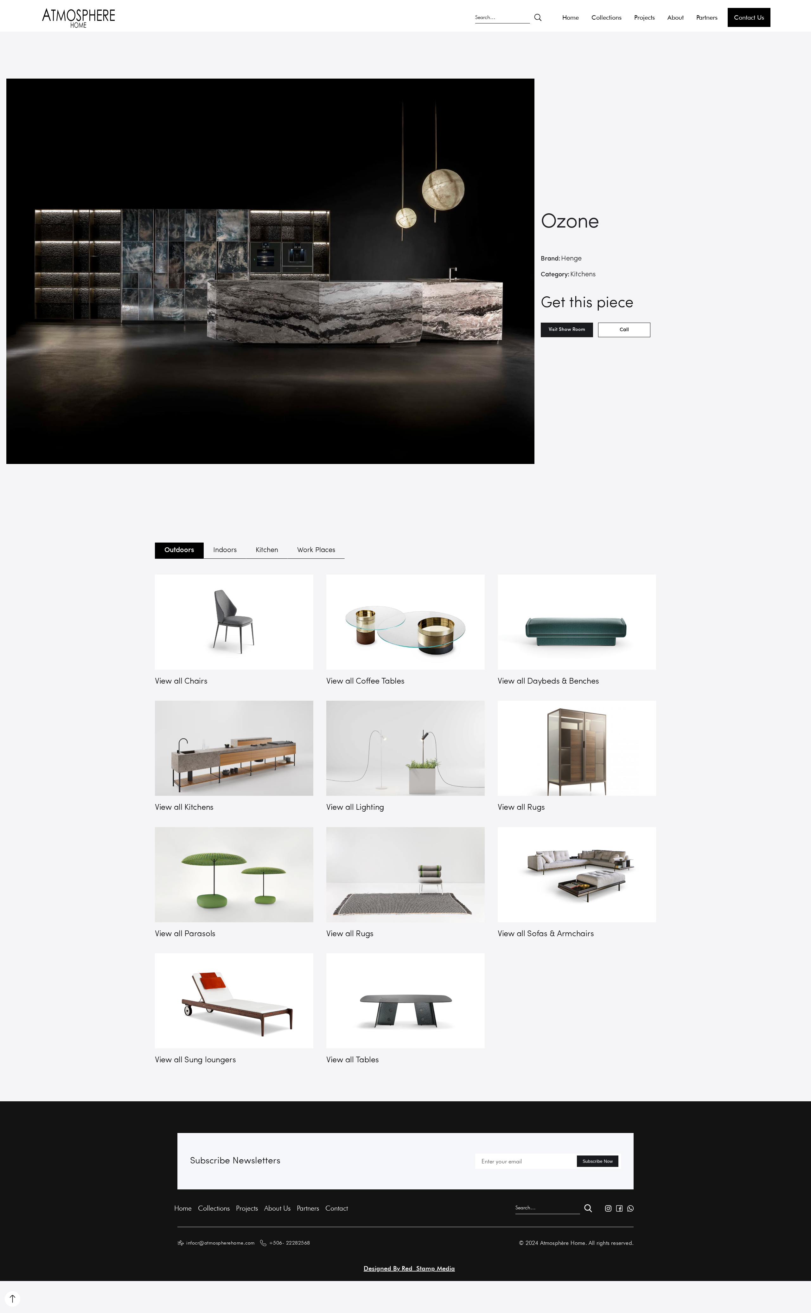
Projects (644, 17)
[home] (79, 17)
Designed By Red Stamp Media (409, 1268)
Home (570, 17)
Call (624, 329)
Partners (707, 17)
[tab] (179, 551)
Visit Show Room (567, 329)
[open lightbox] (270, 271)
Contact (336, 1208)
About (675, 17)
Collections (606, 17)
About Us (277, 1208)
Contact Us (749, 17)
